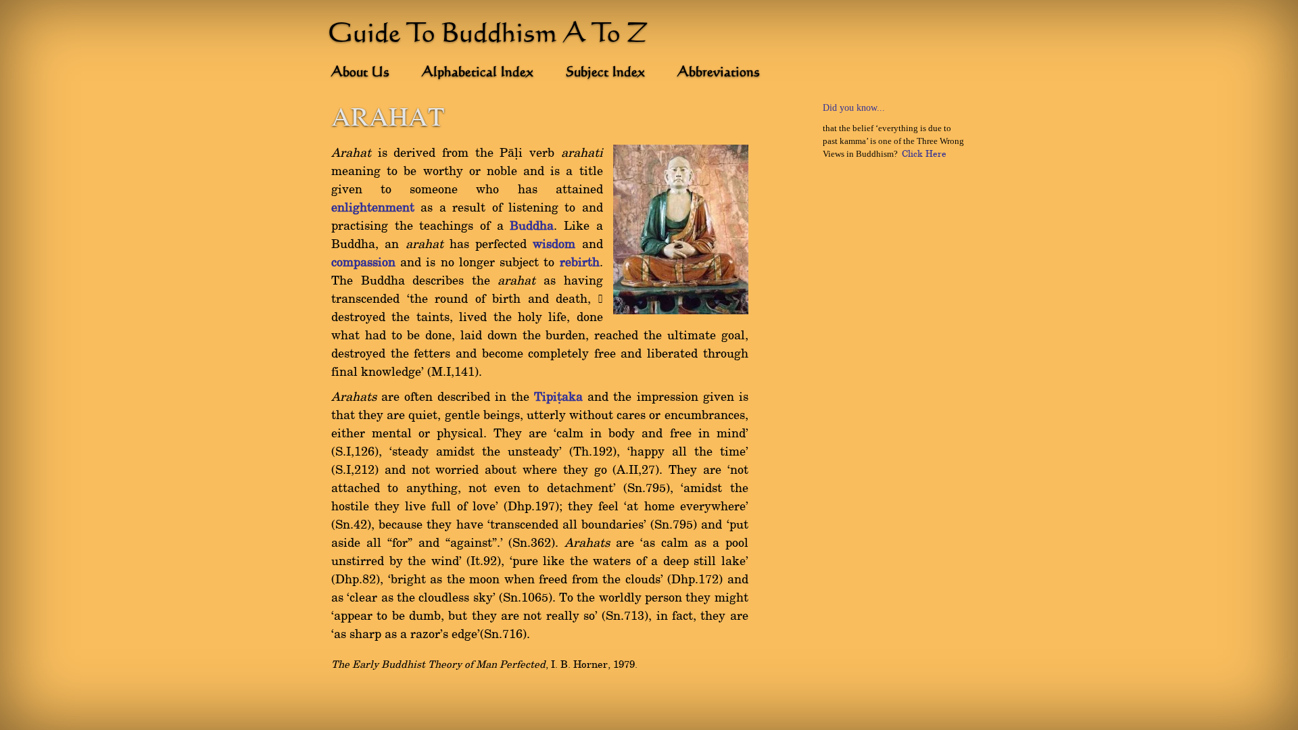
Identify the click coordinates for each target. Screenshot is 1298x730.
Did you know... (854, 108)
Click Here (924, 154)
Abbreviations (718, 73)
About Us (360, 73)
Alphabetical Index (477, 73)
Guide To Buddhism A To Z (488, 35)
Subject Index (605, 73)
